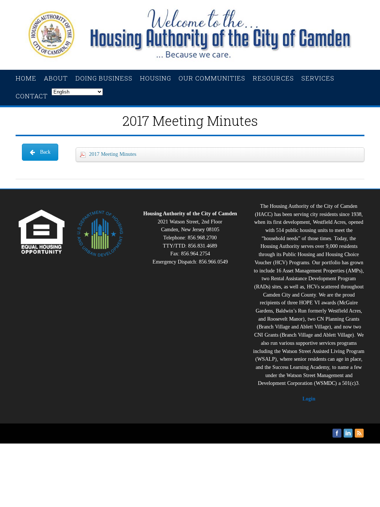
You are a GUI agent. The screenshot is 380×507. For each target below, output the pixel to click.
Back (45, 152)
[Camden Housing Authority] (190, 62)
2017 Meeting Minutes (112, 154)
